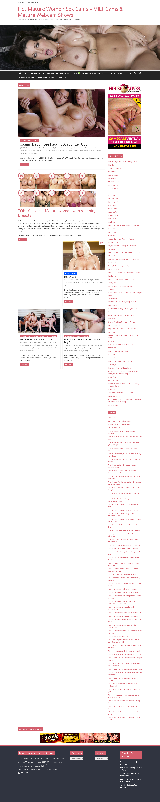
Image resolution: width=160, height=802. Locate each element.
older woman (35, 766)
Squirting (93, 151)
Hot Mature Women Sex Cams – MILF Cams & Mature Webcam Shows (70, 11)
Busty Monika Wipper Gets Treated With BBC (124, 252)
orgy (25, 351)
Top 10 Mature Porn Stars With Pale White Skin (124, 613)
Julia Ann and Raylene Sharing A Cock (121, 344)
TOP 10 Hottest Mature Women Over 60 (122, 574)
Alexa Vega (112, 377)
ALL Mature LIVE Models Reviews (44, 73)
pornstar (76, 151)
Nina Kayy (111, 319)
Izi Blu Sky (111, 222)
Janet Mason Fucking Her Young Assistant (123, 308)
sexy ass (44, 758)
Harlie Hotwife (113, 202)
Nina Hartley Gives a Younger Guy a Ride (122, 162)
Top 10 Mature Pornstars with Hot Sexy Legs (124, 636)
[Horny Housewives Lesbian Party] (39, 321)
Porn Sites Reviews (46, 78)
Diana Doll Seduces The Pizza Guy (120, 361)
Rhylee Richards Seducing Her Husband (122, 246)
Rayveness (31, 351)
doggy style (43, 151)
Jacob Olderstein (36, 148)
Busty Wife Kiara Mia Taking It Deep (121, 279)
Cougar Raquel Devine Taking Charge (121, 315)
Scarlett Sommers (114, 168)
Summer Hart (113, 405)
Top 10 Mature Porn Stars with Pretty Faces (123, 616)
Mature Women (35, 758)
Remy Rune (112, 332)
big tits (47, 148)
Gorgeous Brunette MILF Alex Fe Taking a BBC (124, 259)
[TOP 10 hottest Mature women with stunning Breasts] (61, 190)
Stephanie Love (113, 182)
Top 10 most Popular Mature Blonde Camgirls (124, 654)
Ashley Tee (112, 283)
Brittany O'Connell (30, 345)
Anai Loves (112, 205)
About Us (62, 78)
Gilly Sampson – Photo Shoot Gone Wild (122, 329)
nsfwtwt (21, 766)
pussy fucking (83, 351)
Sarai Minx (112, 172)
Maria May (112, 256)
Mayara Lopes (113, 199)
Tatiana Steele (113, 298)
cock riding (79, 348)
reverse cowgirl (85, 151)
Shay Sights (112, 289)
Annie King (112, 341)
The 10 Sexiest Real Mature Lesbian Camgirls (124, 530)
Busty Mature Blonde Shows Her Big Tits (82, 341)
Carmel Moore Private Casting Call (120, 286)
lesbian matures (27, 348)
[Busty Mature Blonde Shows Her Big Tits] (84, 321)
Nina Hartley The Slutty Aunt (118, 351)
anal (60, 762)
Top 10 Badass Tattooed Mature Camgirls (123, 548)
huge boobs (79, 282)
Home (26, 73)
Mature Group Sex (38, 336)
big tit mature (94, 345)
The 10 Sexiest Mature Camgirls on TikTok (123, 510)
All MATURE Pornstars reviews (95, 73)
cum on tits (90, 148)
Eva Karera (112, 276)
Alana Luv (111, 192)
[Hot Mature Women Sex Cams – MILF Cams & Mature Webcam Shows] (20, 73)
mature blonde (73, 351)
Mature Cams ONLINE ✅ (70, 73)
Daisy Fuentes (113, 312)
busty (66, 282)
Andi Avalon (112, 358)
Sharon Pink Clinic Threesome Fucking (121, 322)
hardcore (94, 348)
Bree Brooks (112, 232)
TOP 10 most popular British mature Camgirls (124, 651)
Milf (90, 282)
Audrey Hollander (114, 188)
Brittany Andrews (114, 396)
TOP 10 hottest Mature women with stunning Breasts (57, 213)
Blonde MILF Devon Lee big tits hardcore (67, 148)
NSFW (20, 758)
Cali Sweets (112, 236)
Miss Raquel (112, 305)
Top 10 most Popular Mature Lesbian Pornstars (125, 669)
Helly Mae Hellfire (114, 269)
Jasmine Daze (113, 389)
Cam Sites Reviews (26, 78)
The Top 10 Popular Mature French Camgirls (124, 545)
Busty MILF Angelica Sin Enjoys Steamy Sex (123, 225)
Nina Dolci (112, 165)
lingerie (39, 762)
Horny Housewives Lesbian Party (38, 339)
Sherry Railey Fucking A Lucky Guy (120, 266)
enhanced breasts (53, 151)
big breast (48, 342)
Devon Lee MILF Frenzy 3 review (29, 151)
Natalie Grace (113, 215)
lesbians (35, 348)
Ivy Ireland (111, 195)
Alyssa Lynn (112, 365)
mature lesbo (43, 348)
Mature (62, 151)
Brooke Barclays (114, 325)
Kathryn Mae (112, 354)
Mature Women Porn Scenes (29, 140)
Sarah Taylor (112, 209)
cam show (47, 761)
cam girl (48, 769)
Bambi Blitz (112, 229)
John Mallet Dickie (81, 280)
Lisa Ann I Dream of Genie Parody (120, 368)
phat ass (27, 766)
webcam (30, 761)
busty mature (41, 345)
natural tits (56, 758)
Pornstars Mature (70, 273)
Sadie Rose (112, 262)
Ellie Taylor (112, 219)
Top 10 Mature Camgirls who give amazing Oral (125, 592)
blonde (52, 148)
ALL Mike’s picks (117, 73)
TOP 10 (128, 73)
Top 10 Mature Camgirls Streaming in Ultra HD (124, 589)
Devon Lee (98, 148)
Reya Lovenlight (114, 242)
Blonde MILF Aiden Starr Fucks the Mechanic (124, 273)
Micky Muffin (112, 212)
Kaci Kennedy (113, 175)
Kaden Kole (112, 178)
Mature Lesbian (51, 336)
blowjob (83, 148)
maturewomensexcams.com (31, 769)
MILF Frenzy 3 (69, 151)
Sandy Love (112, 348)
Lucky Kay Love (113, 185)
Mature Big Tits (25, 336)
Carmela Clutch (113, 380)
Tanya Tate (112, 249)
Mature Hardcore (82, 336)
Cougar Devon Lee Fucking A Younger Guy (53, 144)
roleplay (26, 758)
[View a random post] (139, 73)
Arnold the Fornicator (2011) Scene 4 (121, 393)
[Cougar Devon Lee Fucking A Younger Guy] (61, 113)
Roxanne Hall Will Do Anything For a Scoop (123, 302)
